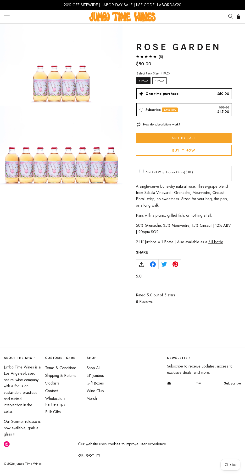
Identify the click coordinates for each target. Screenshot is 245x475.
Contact (51, 391)
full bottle (215, 242)
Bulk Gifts (53, 412)
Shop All (93, 368)
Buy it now (183, 150)
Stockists (52, 383)
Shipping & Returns (60, 375)
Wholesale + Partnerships (55, 401)
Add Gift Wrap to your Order (169, 172)
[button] (6, 17)
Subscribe (232, 383)
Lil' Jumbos (95, 375)
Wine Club (95, 391)
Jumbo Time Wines (28, 463)
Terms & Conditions (61, 368)
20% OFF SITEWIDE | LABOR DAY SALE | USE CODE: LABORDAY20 (122, 5)
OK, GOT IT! (89, 455)
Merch (92, 398)
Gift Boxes (95, 383)
